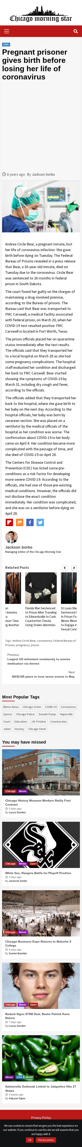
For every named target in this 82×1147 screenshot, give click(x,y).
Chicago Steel (37, 729)
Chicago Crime (32, 707)
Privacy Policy (41, 1117)
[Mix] (19, 522)
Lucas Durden (17, 812)
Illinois (22, 791)
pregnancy (23, 645)
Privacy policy (46, 1140)
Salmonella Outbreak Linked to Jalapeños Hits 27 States (40, 1088)
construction (58, 721)
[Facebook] (30, 522)
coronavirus (44, 641)
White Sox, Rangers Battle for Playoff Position (38, 873)
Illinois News (11, 707)
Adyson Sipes (17, 1098)
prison (35, 645)
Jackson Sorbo (43, 174)
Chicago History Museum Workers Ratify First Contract (38, 802)
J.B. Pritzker (38, 721)
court (6, 721)
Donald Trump (47, 714)
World (29, 1077)
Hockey (19, 729)
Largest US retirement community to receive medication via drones (38, 659)
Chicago (10, 791)
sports (7, 714)
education (21, 721)
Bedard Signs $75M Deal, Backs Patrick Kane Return (37, 1016)
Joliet (7, 729)
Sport (33, 863)
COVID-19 (51, 707)
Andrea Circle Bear (24, 641)
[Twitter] (40, 522)
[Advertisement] (41, 126)
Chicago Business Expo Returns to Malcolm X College (38, 943)
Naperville (66, 714)
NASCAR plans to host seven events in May (43, 674)
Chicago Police (25, 714)
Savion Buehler (18, 953)
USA (6, 44)
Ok (29, 1140)
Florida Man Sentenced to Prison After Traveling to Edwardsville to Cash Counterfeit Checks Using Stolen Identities (41, 616)
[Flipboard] (9, 522)
